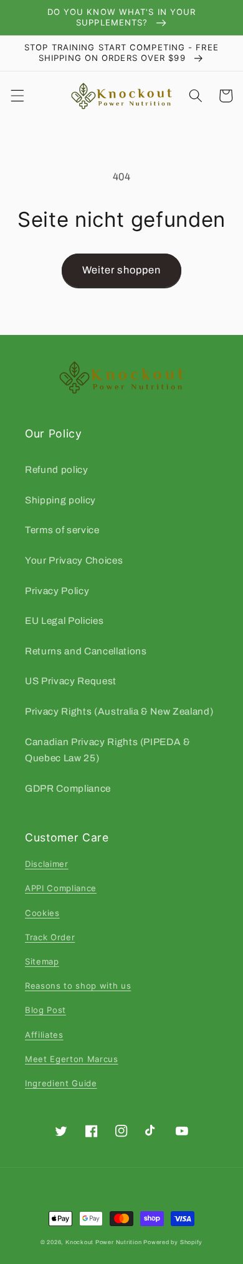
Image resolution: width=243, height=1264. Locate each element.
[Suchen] (196, 96)
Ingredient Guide (61, 1083)
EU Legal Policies (64, 620)
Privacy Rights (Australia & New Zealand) (119, 711)
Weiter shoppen (121, 270)
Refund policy (56, 469)
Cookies (42, 913)
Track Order (50, 937)
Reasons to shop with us (78, 986)
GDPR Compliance (68, 788)
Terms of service (62, 529)
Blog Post (45, 1010)
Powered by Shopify (172, 1242)
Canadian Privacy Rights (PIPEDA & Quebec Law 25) (108, 750)
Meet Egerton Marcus (71, 1059)
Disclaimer (47, 864)
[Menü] (17, 96)
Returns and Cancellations (86, 651)
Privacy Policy (57, 590)
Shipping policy (60, 500)
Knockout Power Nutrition (103, 1242)
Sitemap (42, 961)
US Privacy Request (71, 681)
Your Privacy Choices (74, 560)
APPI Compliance (61, 888)
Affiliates (44, 1035)
